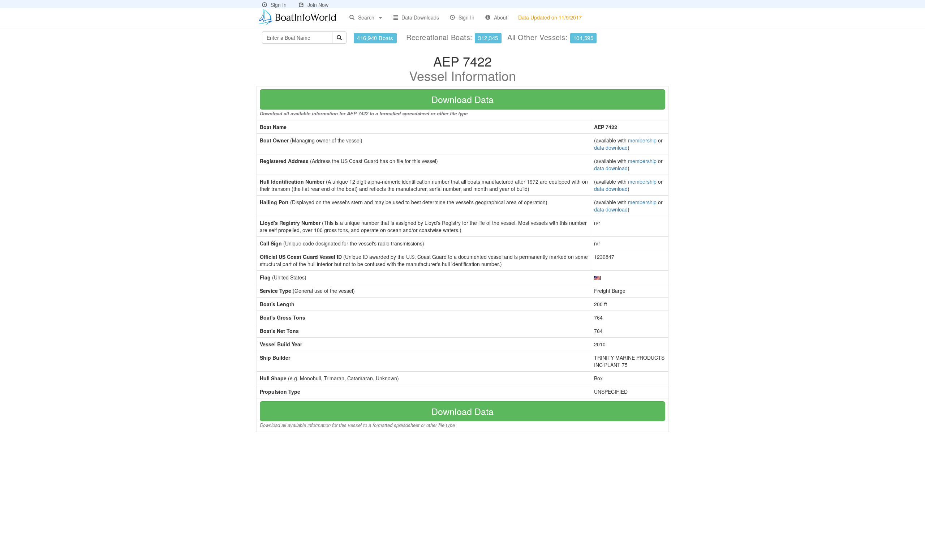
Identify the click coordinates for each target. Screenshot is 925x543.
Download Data (462, 99)
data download (611, 147)
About (500, 17)
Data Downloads (420, 17)
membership (642, 140)
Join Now (317, 4)
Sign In (279, 4)
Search (366, 17)
